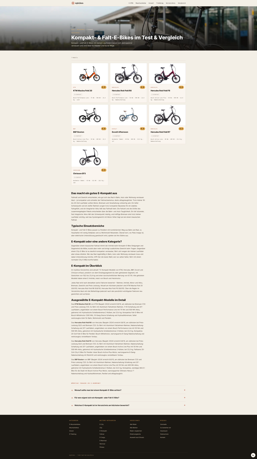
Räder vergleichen (136, 431)
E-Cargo (102, 437)
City (101, 427)
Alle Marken (134, 427)
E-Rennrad (103, 440)
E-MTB (131, 3)
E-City (102, 424)
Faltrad (102, 434)
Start (73, 29)
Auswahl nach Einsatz (137, 437)
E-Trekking (72, 434)
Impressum (163, 431)
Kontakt (162, 437)
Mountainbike (141, 3)
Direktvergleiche (135, 434)
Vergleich (182, 3)
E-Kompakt (103, 431)
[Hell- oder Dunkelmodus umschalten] (253, 455)
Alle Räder (133, 424)
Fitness (102, 447)
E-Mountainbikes (74, 424)
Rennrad (102, 444)
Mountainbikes (74, 427)
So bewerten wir (165, 427)
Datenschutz (164, 434)
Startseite (163, 424)
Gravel (151, 3)
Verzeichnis (170, 3)
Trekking (159, 3)
